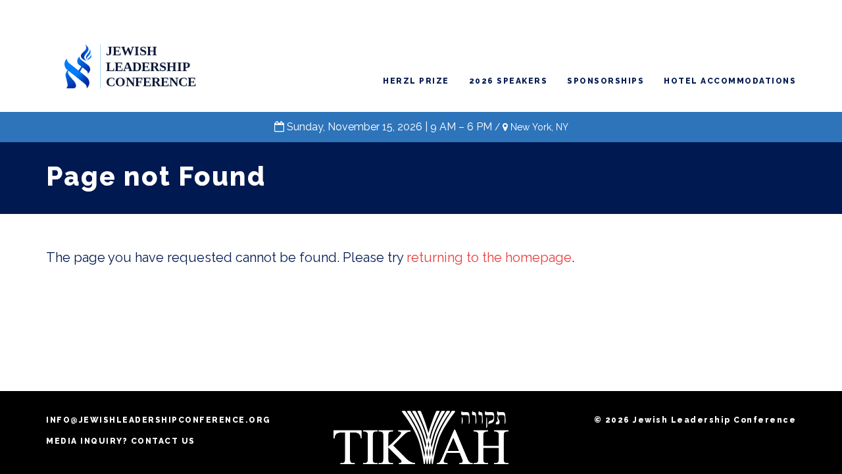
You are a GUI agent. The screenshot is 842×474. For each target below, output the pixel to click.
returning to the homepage (489, 257)
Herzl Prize (416, 81)
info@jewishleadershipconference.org (158, 420)
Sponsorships (605, 81)
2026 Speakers (508, 81)
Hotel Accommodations (730, 81)
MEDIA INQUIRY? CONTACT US (120, 441)
